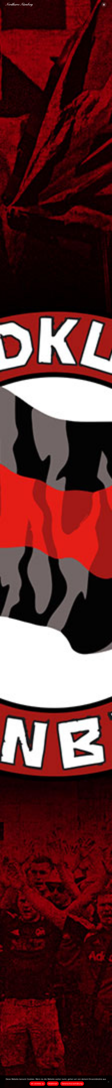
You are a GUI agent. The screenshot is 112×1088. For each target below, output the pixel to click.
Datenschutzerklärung (72, 1083)
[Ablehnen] (108, 1081)
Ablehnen (52, 1083)
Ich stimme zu (37, 1083)
